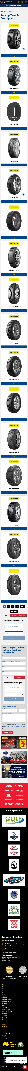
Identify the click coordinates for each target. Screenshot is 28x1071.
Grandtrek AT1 (14, 343)
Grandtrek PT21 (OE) (14, 598)
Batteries (4, 1005)
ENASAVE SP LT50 (14, 307)
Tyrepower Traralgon (15, 5)
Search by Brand (6, 991)
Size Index (4, 1032)
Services (4, 1003)
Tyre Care (4, 993)
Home (4, 11)
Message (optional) (7, 713)
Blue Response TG (14, 52)
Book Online (6, 1018)
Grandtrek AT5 (14, 525)
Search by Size (6, 989)
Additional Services (7, 1011)
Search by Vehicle (7, 987)
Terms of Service (20, 726)
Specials (4, 1013)
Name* (4, 656)
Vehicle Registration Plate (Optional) (9, 707)
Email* (4, 666)
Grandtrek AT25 (14, 452)
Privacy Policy (10, 726)
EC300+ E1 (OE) (14, 125)
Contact (4, 1015)
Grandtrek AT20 (14, 379)
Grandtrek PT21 (14, 561)
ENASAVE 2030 (14, 197)
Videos (4, 1024)
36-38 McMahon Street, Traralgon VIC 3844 (15, 945)
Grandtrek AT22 (14, 416)
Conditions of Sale (21, 1066)
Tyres (3, 985)
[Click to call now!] (18, 2)
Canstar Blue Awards (7, 1034)
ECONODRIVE (14, 161)
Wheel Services (6, 1009)
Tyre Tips (4, 995)
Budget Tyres (5, 1036)
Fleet (3, 1020)
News (4, 1022)
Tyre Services (5, 1007)
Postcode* (5, 671)
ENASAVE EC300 (14, 234)
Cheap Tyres (5, 1038)
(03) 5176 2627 (10, 949)
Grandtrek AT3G (14, 488)
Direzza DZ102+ (14, 88)
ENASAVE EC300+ (14, 270)
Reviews (4, 1026)
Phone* (11, 661)
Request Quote (8, 732)
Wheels (4, 997)
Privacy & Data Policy (11, 1066)
